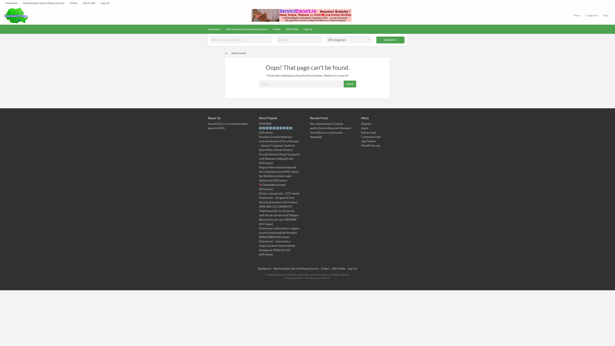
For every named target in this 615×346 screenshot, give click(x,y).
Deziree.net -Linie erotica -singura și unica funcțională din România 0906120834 (279, 233)
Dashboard (11, 3)
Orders (74, 3)
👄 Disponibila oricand (272, 184)
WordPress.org (370, 145)
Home (577, 15)
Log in (364, 128)
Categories (592, 15)
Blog (605, 15)
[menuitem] (11, 3)
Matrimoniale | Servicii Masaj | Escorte (43, 3)
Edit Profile (89, 3)
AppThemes (368, 141)
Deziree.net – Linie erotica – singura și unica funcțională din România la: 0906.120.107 (277, 246)
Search (391, 39)
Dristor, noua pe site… (272, 193)
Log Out (105, 3)
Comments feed (371, 137)
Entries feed (368, 132)
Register (366, 123)
